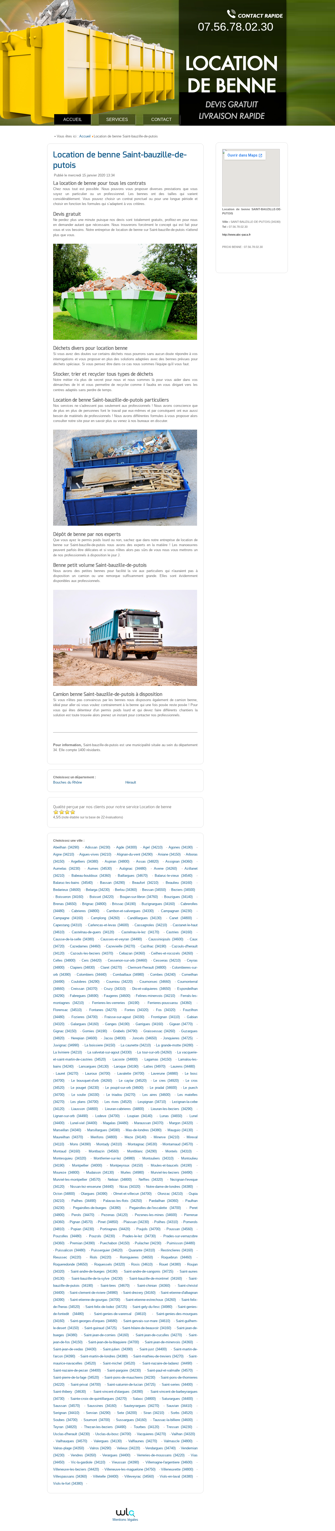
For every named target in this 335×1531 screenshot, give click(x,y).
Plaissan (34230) (136, 1222)
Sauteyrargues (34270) (141, 1406)
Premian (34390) (82, 1243)
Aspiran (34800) (117, 861)
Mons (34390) (80, 1144)
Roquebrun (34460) (176, 1257)
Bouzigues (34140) (178, 897)
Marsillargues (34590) (103, 1130)
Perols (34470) (82, 1215)
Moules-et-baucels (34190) (171, 1165)
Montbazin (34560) (103, 1151)
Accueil (85, 136)
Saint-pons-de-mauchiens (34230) (129, 1377)
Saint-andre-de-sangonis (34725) (148, 1271)
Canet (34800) (180, 918)
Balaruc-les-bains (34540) (73, 883)
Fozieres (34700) (84, 1017)
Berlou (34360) (126, 890)
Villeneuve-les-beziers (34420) (76, 1469)
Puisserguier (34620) (106, 1250)
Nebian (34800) (120, 1179)
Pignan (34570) (81, 1222)
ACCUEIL (72, 119)
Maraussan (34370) (148, 1123)
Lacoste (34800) (125, 1059)
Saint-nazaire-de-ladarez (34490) (167, 1363)
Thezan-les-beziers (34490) (105, 1427)
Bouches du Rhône (67, 782)
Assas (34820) (147, 861)
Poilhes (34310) (166, 1222)
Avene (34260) (165, 868)
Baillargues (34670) (133, 876)
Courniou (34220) (119, 982)
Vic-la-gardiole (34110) (88, 1462)
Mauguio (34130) (180, 1130)
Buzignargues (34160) (158, 904)
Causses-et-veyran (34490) (121, 939)
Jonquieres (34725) (177, 1038)
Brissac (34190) (124, 904)
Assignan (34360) (179, 861)
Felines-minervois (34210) (155, 996)
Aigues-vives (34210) (95, 854)
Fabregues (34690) (84, 996)
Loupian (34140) (139, 1116)
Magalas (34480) (115, 1123)
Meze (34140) (135, 1137)
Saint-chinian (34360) (153, 1286)
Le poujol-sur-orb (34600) (124, 1088)
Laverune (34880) (164, 1073)
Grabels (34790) (125, 1031)
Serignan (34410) (66, 1413)
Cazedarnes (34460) (85, 946)
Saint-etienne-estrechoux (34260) (151, 1300)
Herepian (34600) (84, 1038)
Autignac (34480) (132, 868)
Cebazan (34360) (132, 953)
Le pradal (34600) (163, 1088)
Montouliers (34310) (158, 1158)
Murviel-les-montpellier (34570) (76, 1179)
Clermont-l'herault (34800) (147, 967)
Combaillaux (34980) (128, 975)
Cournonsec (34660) (155, 982)
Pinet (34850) (108, 1222)
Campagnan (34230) (176, 911)
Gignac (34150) (64, 1031)
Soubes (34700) (65, 1420)
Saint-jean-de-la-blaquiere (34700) (113, 1342)
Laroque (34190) (126, 1066)
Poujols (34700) (148, 1229)
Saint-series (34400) (177, 1384)
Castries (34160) (179, 932)
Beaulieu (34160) (179, 883)
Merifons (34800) (104, 1137)
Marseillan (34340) (67, 1130)
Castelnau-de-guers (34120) (93, 932)
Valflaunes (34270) (142, 1441)
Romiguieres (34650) (136, 1257)
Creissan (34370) (84, 989)
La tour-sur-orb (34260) (154, 1052)
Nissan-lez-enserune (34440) (92, 1187)
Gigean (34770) (181, 1024)
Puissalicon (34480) (70, 1250)
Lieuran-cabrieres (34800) (124, 1109)
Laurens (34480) (183, 1066)
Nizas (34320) (130, 1187)
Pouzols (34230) (102, 1236)
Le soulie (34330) (85, 1095)
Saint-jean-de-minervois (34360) (169, 1342)
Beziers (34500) (183, 890)
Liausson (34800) (84, 1109)
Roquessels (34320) (109, 1264)
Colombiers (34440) (92, 975)
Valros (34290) (100, 1448)
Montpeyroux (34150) (126, 1165)
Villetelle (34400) (105, 1476)
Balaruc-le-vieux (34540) (173, 876)
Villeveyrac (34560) (139, 1476)
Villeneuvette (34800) (177, 1469)
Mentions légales (125, 1520)
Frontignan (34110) (165, 1017)
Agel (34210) (153, 847)
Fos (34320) (165, 1010)
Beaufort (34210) (145, 883)
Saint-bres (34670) (114, 1286)
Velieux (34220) (128, 1448)
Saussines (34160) (101, 1406)
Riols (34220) (100, 1257)
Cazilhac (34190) (153, 946)
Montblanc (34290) (142, 1151)
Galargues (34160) (85, 1024)
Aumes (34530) (100, 868)
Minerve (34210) (166, 1137)
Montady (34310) (109, 1144)
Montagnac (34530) (142, 1144)
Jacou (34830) (115, 1038)
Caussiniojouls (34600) (165, 939)
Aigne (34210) (63, 854)
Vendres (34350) (83, 1455)
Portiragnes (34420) (115, 1229)
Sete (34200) (127, 1413)
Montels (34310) (178, 1151)
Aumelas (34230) (66, 868)
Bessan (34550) (154, 890)
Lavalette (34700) (130, 1073)
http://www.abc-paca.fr (236, 234)
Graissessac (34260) (159, 1031)
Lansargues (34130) (94, 1066)
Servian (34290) (98, 1413)
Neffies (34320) (151, 1179)
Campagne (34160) (68, 918)
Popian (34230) (82, 1229)
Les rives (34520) (117, 1102)
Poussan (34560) (179, 1229)
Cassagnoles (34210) (151, 925)
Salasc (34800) (144, 1399)
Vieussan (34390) (125, 1462)
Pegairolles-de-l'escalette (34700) (155, 1208)
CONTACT (161, 119)
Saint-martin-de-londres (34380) (104, 1356)
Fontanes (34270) (103, 1010)
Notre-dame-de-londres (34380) (169, 1187)
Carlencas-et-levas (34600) (108, 925)
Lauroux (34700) (97, 1073)
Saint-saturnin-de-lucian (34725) (131, 1384)
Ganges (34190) (117, 1024)
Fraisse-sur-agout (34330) (124, 1017)
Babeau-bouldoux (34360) (91, 876)
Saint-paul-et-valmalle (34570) (170, 1370)
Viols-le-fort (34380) (68, 1483)
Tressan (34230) (179, 1427)
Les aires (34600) (156, 1095)
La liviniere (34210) (67, 1052)
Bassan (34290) (112, 883)
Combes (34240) (163, 975)
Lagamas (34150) (157, 1059)
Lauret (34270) (67, 1073)
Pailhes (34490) (83, 1201)
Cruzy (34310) (115, 989)
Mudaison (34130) (100, 1172)
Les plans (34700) (84, 1102)
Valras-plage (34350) (68, 1448)
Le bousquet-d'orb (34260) (91, 1081)
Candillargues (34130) (144, 918)
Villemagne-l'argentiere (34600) (169, 1462)
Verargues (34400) (116, 1455)
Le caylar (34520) (133, 1081)
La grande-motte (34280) (174, 1045)
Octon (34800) (64, 1194)
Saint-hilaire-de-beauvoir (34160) (146, 1328)
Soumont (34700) (96, 1420)
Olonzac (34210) (170, 1194)
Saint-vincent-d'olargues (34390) (118, 1392)
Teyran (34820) (65, 1427)
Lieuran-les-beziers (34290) (171, 1109)
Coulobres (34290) (85, 982)
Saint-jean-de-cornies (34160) (106, 1335)
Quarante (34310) (142, 1250)
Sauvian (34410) (179, 1406)
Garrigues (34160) (149, 1024)
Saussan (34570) (66, 1406)
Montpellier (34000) (87, 1165)
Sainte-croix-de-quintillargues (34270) (98, 1399)
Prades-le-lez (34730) (139, 1236)
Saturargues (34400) (177, 1399)
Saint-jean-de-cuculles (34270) (159, 1335)
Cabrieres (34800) (85, 911)
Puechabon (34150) (114, 1243)
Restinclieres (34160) (177, 1250)
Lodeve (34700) (107, 1116)
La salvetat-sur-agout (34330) (109, 1052)
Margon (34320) (181, 1123)
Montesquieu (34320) (69, 1158)
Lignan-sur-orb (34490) (70, 1116)
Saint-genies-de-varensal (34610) (120, 1314)
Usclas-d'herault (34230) (71, 1434)
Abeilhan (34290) (66, 847)
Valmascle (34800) (178, 1441)
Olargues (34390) (94, 1194)
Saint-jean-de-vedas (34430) (74, 1349)
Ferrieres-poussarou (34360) (170, 1003)
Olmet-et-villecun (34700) (132, 1194)
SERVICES (117, 119)
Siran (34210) (153, 1413)
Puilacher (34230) (148, 1243)
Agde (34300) (126, 847)
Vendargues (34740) (160, 1448)
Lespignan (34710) (152, 1102)
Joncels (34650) (144, 1038)
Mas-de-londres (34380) (143, 1130)
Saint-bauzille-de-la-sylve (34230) (96, 1278)
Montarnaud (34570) (178, 1144)
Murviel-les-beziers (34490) (171, 1172)
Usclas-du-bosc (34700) (113, 1434)
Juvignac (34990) (66, 1045)
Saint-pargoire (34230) (124, 1370)
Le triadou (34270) (120, 1095)
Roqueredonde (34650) (70, 1264)
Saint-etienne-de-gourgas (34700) (95, 1300)
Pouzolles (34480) (67, 1236)
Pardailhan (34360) (163, 1201)
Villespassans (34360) (70, 1476)
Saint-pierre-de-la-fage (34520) (76, 1377)
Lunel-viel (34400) (83, 1123)
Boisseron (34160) (69, 897)
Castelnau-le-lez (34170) (140, 932)
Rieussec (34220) (67, 1257)
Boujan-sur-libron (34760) (139, 897)
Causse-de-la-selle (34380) (73, 939)
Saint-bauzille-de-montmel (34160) (155, 1278)
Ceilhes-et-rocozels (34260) (172, 953)
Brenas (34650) (64, 904)
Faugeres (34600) (117, 996)
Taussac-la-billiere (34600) (173, 1420)
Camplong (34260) (105, 918)
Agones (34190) (181, 847)
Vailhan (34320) (183, 1434)
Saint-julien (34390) (118, 1349)
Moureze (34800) (66, 1172)
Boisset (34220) (102, 897)
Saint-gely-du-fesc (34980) (152, 1307)
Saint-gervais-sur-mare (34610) (146, 1321)
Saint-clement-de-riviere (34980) (94, 1293)
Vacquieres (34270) (151, 1434)
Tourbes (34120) (146, 1427)
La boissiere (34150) (100, 1045)
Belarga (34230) (98, 890)
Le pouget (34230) (85, 1088)
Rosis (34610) (142, 1264)
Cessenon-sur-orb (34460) (127, 960)
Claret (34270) (111, 967)
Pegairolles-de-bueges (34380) (97, 1208)
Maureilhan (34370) (68, 1137)
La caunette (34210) (136, 1045)
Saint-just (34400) (153, 1349)
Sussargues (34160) (131, 1420)
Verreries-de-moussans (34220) (161, 1455)
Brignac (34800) (94, 904)
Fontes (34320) (137, 1010)
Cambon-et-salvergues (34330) (130, 911)
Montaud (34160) (66, 1151)
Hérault (130, 782)
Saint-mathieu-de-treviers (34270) (158, 1356)
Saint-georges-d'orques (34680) (93, 1321)
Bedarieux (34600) (67, 890)
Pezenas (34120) (114, 1215)
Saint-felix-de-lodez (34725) (106, 1307)
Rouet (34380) (170, 1264)
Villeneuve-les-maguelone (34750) (130, 1469)
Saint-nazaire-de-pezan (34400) (77, 1370)
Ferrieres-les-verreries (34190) (115, 1003)
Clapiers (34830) (82, 967)
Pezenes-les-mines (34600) (156, 1215)
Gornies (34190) (94, 1031)
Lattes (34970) (154, 1066)
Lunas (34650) (171, 1116)
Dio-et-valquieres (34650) (151, 989)
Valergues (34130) (108, 1441)
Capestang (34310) (67, 925)
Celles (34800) (64, 960)
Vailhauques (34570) (71, 1441)
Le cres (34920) (165, 1081)
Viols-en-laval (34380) (176, 1476)
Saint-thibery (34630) (69, 1392)
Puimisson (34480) (181, 1243)
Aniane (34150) (169, 854)
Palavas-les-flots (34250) (122, 1201)
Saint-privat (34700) (86, 1384)
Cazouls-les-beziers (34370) (91, 953)
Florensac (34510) (67, 1010)
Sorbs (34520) (181, 1413)
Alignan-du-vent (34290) (135, 854)
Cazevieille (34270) (120, 946)
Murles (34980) (132, 1172)
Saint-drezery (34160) (139, 1293)
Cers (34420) (92, 960)
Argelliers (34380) (84, 861)
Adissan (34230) (97, 847)
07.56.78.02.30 (235, 26)
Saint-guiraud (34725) (100, 1328)
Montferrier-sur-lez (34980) (114, 1158)
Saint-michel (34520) (119, 1363)
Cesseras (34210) (167, 960)
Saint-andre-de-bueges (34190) (94, 1271)
